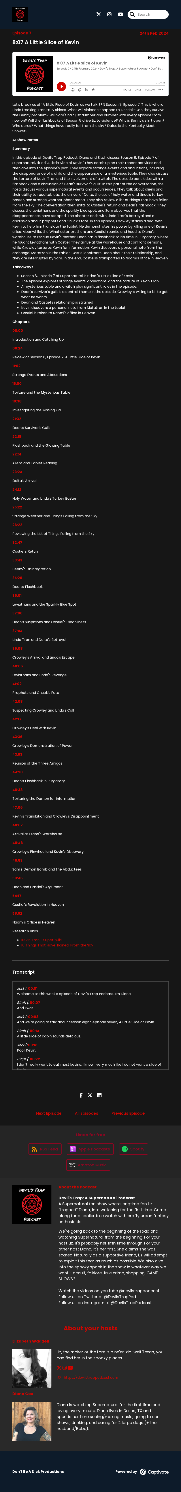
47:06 (17, 807)
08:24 (17, 348)
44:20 (17, 772)
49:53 (17, 860)
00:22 (35, 1059)
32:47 (17, 542)
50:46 (17, 878)
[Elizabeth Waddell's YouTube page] (70, 1368)
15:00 (17, 383)
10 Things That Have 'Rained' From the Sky (57, 945)
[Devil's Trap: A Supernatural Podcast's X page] (98, 14)
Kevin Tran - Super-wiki (41, 939)
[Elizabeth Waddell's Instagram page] (64, 1368)
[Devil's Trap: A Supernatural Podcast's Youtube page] (117, 14)
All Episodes (86, 1113)
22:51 (16, 454)
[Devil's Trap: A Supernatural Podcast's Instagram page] (106, 14)
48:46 (17, 842)
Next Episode (49, 1113)
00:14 (34, 1030)
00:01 (33, 988)
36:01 (17, 595)
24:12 (16, 489)
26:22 (17, 524)
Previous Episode (128, 1113)
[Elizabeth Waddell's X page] (59, 1368)
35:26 (17, 577)
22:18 (16, 436)
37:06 (17, 613)
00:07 (35, 1002)
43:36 (17, 736)
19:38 (17, 401)
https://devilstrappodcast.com (90, 1377)
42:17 (16, 719)
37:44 (17, 630)
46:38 (17, 789)
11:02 (16, 365)
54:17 (16, 895)
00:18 (33, 1045)
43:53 (17, 754)
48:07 (17, 825)
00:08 (33, 1016)
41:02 (17, 683)
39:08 (17, 648)
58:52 (17, 913)
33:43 (17, 560)
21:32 (16, 418)
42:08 (17, 701)
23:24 (17, 471)
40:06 (17, 666)
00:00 (17, 330)
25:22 (17, 507)
